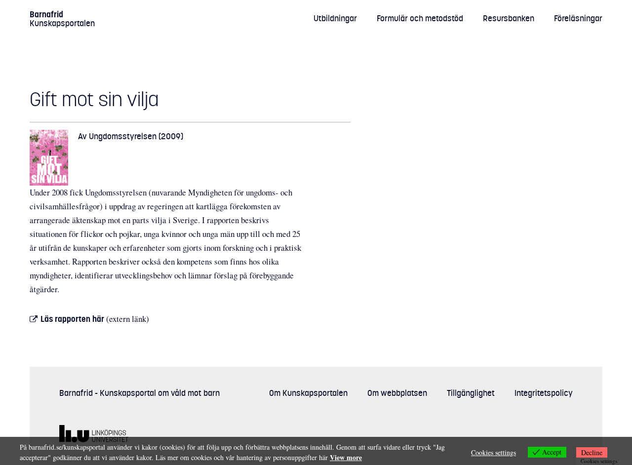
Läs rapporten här (72, 318)
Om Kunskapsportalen (308, 393)
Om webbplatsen (397, 393)
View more (346, 457)
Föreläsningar (578, 18)
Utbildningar (335, 18)
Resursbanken (508, 18)
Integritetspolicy (543, 393)
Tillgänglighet (471, 393)
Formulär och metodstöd (420, 18)
